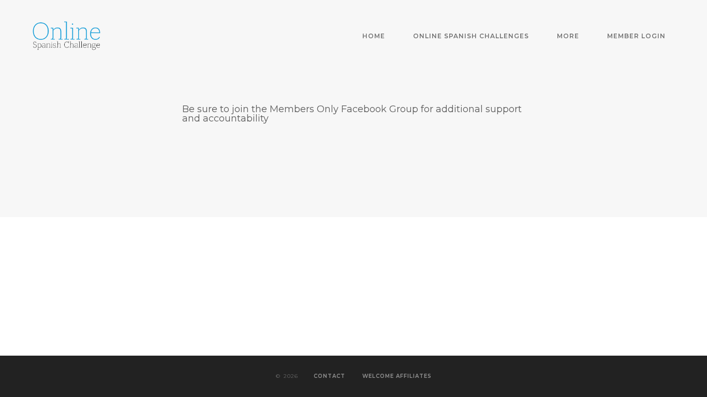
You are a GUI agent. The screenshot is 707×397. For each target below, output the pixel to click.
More (568, 36)
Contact (329, 376)
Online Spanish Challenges (471, 36)
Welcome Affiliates (397, 376)
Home (373, 36)
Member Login (636, 36)
